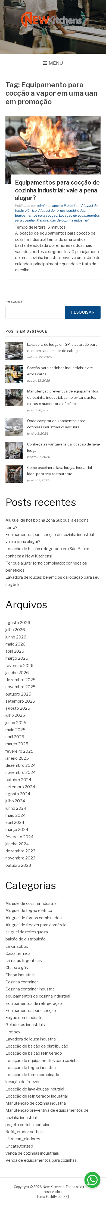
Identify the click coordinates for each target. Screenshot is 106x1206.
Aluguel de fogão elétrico (28, 910)
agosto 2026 (17, 622)
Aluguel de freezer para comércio (36, 925)
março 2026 (16, 658)
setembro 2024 (20, 786)
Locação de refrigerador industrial (36, 1096)
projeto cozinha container (28, 1124)
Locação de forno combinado (32, 1074)
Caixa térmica (17, 953)
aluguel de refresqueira (26, 932)
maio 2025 (15, 729)
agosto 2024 (17, 793)
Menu (56, 63)
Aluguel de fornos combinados (61, 210)
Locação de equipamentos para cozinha (42, 1060)
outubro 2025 (18, 694)
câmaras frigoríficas (23, 960)
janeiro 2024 (17, 844)
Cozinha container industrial (30, 989)
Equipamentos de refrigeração (33, 1003)
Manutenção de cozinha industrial (62, 220)
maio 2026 (15, 644)
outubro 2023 (18, 865)
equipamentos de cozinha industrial (37, 996)
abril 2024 (14, 822)
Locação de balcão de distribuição (36, 1046)
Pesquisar (14, 301)
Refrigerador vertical (24, 1131)
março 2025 (16, 743)
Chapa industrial (20, 975)
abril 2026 (14, 651)
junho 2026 (15, 637)
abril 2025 (14, 736)
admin (41, 206)
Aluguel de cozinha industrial (31, 903)
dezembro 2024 (20, 765)
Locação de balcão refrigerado (33, 1053)
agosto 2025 (17, 708)
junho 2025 (15, 722)
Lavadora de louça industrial (31, 1039)
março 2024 (16, 829)
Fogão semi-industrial (25, 1017)
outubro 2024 (18, 779)
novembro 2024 (20, 772)
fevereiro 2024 (19, 836)
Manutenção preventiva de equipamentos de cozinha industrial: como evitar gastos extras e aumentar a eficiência (62, 397)
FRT (67, 1197)
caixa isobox (16, 946)
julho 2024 (15, 801)
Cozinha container (21, 982)
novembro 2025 (20, 686)
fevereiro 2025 (19, 751)
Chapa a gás (16, 967)
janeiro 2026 (17, 672)
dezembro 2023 (20, 851)
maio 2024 (15, 815)
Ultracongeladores (22, 1138)
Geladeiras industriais (25, 1024)
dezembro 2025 (20, 679)
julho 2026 (15, 629)
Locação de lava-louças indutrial (34, 1089)
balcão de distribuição (25, 939)
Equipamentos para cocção (36, 215)
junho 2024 (15, 808)
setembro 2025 (20, 701)
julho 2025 (15, 715)
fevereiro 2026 (19, 665)
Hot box (12, 1032)
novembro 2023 (20, 858)
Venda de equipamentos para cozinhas (41, 1160)
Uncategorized (19, 1146)
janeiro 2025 (17, 758)
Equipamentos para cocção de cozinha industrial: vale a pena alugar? (57, 190)
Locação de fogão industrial (31, 1067)
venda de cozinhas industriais (32, 1153)
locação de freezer (22, 1081)
